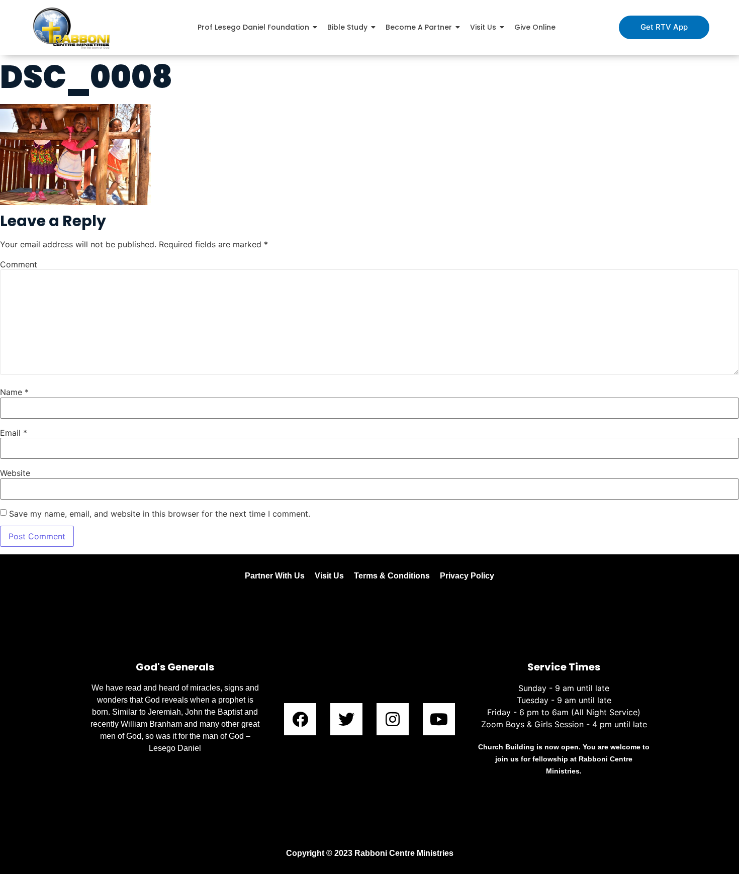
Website (15, 473)
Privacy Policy (467, 575)
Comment (18, 264)
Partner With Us (275, 575)
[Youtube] (439, 719)
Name (14, 392)
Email (13, 433)
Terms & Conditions (392, 575)
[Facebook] (300, 719)
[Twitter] (346, 719)
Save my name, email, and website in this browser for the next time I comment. (159, 514)
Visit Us (329, 575)
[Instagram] (393, 719)
